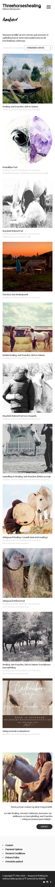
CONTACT (44, 827)
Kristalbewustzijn (11, 173)
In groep (45, 479)
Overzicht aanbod (14, 861)
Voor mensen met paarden (16, 543)
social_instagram (47, 882)
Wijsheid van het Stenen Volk (34, 173)
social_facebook (50, 882)
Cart (40, 8)
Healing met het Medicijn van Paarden (21, 109)
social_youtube (44, 882)
